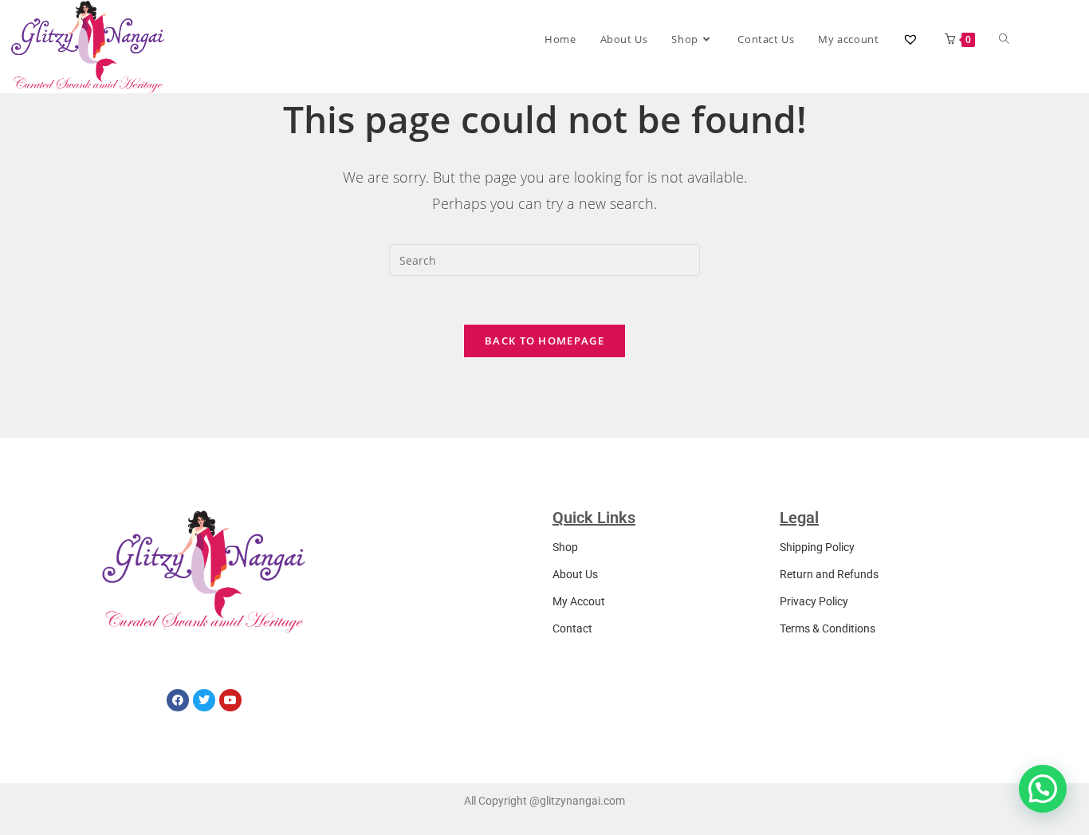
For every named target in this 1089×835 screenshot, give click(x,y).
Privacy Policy (814, 601)
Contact (572, 628)
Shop (565, 547)
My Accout (578, 601)
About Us (575, 574)
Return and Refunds (829, 574)
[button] (1043, 789)
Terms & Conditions (827, 628)
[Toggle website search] (1004, 39)
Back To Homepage (544, 340)
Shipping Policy (817, 547)
